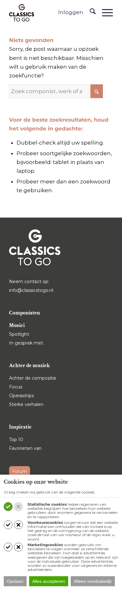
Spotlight (19, 334)
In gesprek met (26, 343)
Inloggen (70, 12)
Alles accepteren (48, 581)
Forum (19, 471)
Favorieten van (25, 448)
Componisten (24, 312)
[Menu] (104, 12)
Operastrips (21, 395)
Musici (17, 325)
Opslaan (15, 581)
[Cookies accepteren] (8, 506)
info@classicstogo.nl (31, 290)
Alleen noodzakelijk (93, 581)
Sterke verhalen (26, 404)
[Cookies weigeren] (18, 506)
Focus (15, 387)
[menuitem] (90, 12)
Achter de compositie (32, 378)
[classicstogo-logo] (21, 12)
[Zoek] (90, 12)
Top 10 (16, 439)
